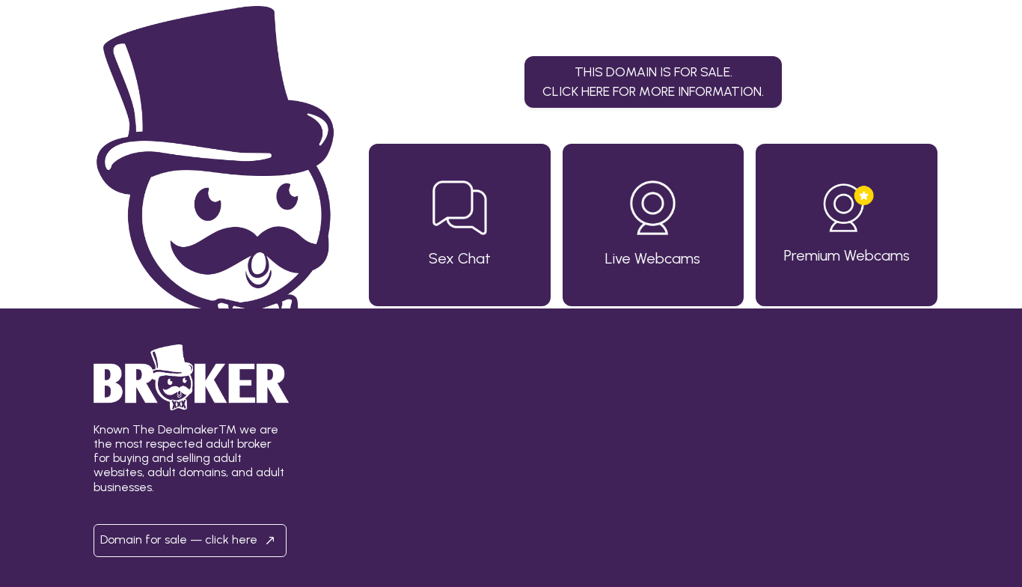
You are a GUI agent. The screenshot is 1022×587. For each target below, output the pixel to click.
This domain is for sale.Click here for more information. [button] (653, 81)
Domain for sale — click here (180, 539)
